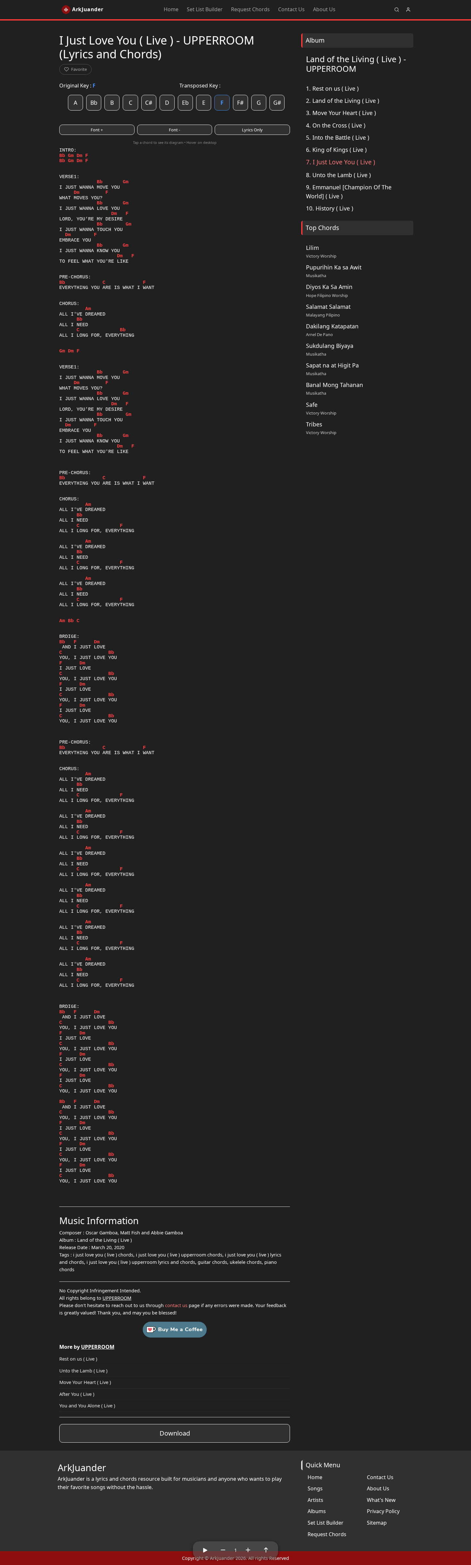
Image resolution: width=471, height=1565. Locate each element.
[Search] (396, 9)
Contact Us (291, 9)
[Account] (408, 9)
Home (171, 9)
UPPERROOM (117, 1298)
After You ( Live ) (76, 1394)
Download (175, 1433)
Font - (174, 130)
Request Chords (250, 9)
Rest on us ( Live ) (78, 1358)
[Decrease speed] (223, 1550)
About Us (324, 9)
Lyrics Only (252, 130)
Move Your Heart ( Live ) (85, 1382)
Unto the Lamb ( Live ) (83, 1370)
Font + (97, 130)
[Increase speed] (248, 1550)
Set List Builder (205, 9)
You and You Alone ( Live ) (87, 1405)
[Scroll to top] (266, 1550)
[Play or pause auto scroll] (205, 1550)
